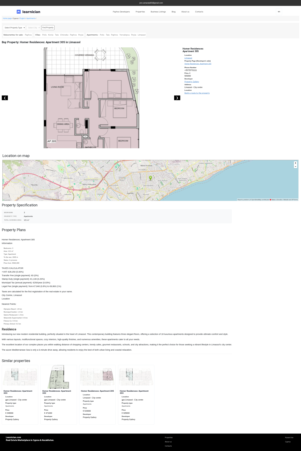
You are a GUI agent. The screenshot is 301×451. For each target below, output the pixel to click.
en (279, 12)
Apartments (30, 18)
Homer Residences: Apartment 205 (97, 391)
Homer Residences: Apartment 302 (56, 392)
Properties (140, 11)
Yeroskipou (124, 35)
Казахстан (289, 437)
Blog (174, 11)
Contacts (199, 11)
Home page (7, 18)
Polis (44, 35)
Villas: (38, 35)
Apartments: (93, 35)
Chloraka (64, 35)
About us (185, 11)
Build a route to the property (197, 93)
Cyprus (288, 442)
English (22, 18)
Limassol (142, 35)
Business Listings (158, 11)
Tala (57, 35)
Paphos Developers (121, 11)
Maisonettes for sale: (14, 35)
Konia (50, 35)
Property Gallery (191, 81)
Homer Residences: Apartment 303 (18, 392)
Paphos (28, 35)
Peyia (80, 35)
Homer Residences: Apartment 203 (134, 392)
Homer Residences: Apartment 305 (197, 64)
